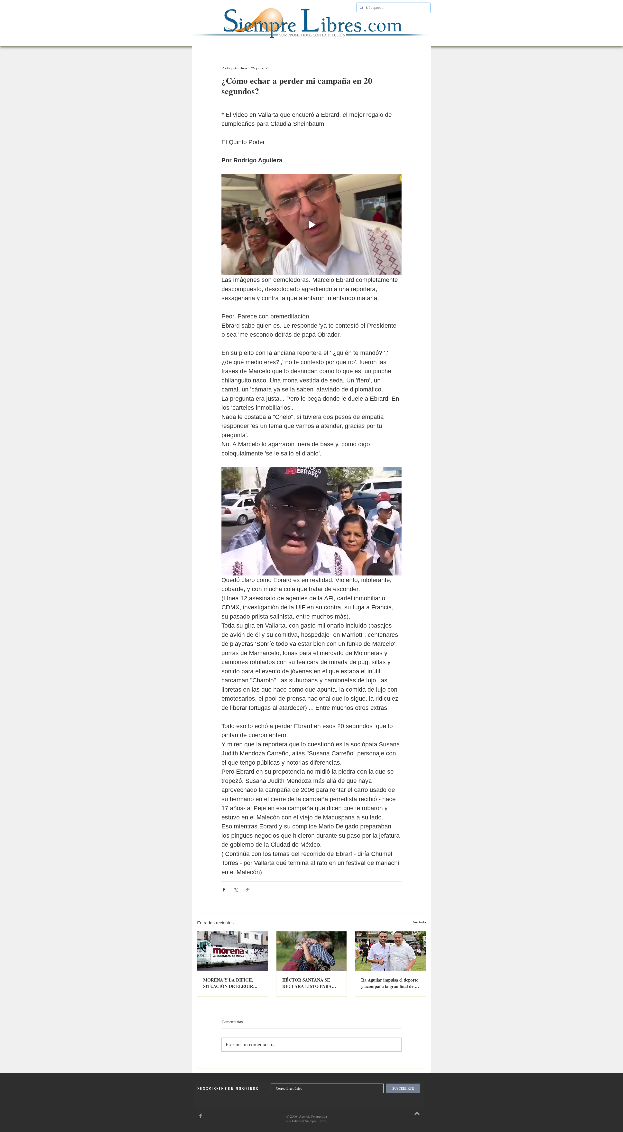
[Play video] (311, 224)
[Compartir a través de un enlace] (247, 889)
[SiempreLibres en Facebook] (200, 1116)
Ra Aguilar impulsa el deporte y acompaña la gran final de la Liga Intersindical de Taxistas (389, 983)
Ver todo (419, 922)
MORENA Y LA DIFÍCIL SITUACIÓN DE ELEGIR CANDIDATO (228, 983)
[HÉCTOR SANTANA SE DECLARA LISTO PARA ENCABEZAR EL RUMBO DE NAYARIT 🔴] (311, 951)
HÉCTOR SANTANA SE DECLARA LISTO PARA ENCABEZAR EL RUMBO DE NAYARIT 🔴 (308, 983)
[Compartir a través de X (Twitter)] (235, 889)
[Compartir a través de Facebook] (223, 889)
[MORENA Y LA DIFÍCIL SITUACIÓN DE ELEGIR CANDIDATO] (232, 951)
